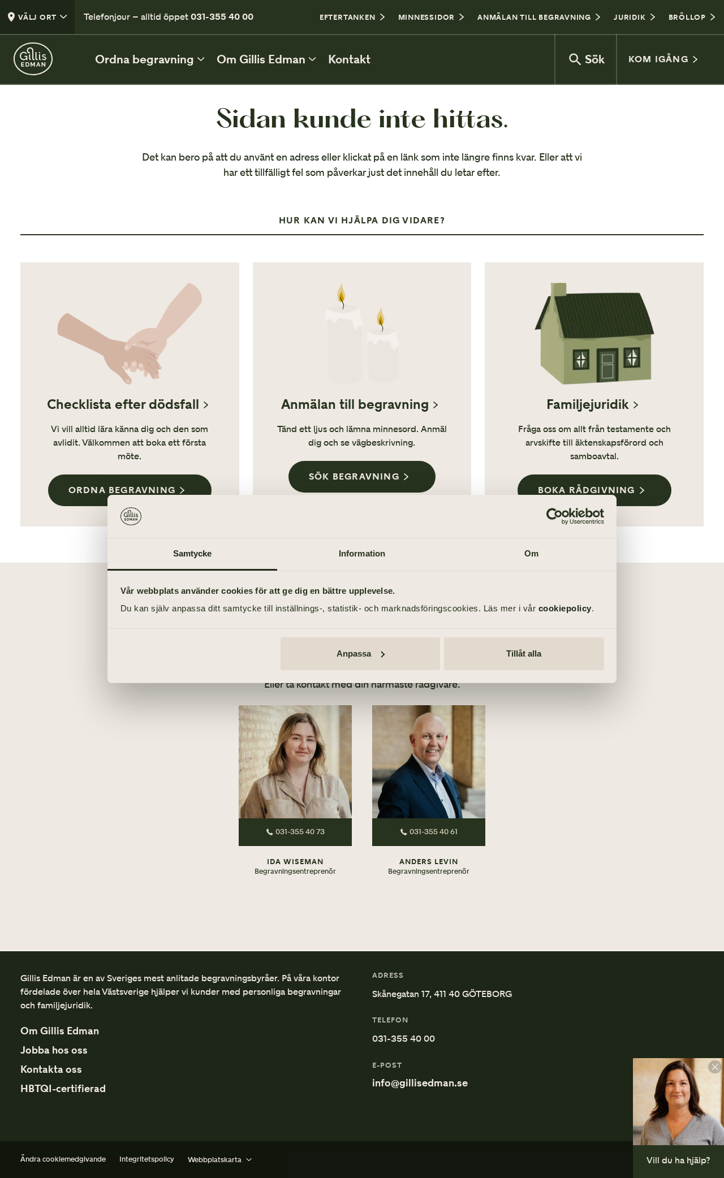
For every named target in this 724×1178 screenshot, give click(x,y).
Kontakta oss (51, 1069)
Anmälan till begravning (355, 404)
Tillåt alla (523, 653)
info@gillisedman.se (420, 1083)
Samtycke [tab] (192, 553)
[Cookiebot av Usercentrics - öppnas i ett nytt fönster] (554, 516)
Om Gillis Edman (59, 1031)
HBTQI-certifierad (63, 1089)
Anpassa (354, 653)
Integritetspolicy (146, 1159)
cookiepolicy (565, 608)
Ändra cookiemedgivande (63, 1159)
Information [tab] (362, 553)
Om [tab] (531, 553)
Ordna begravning (121, 490)
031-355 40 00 (222, 17)
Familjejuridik (587, 404)
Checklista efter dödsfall (123, 404)
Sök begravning (354, 476)
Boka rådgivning (586, 490)
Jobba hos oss (54, 1050)
